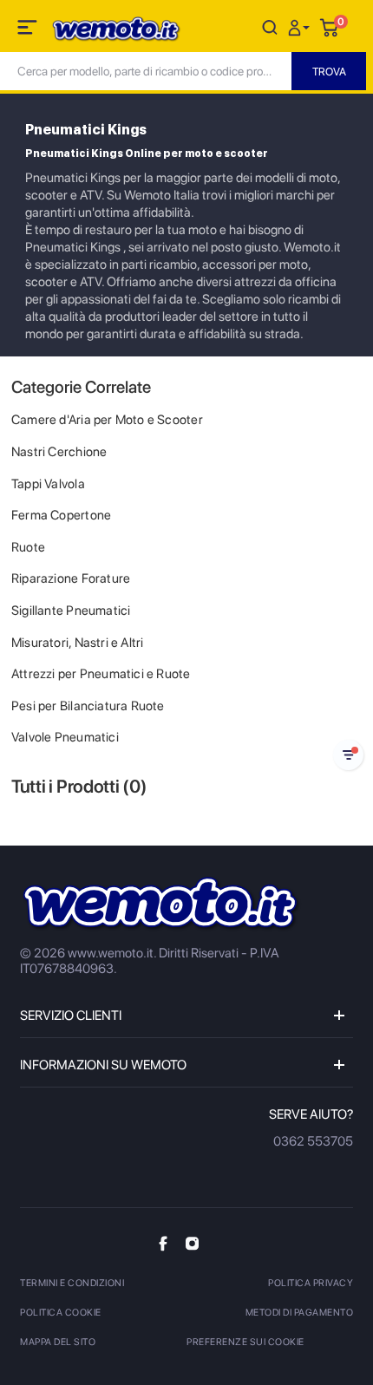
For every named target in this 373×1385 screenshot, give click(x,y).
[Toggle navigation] (28, 30)
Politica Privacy (310, 1283)
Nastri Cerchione (59, 452)
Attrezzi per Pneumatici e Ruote (101, 674)
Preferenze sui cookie (245, 1342)
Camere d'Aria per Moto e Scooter (107, 420)
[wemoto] (161, 903)
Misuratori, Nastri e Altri (77, 642)
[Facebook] (163, 1243)
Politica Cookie (60, 1312)
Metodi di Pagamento (299, 1312)
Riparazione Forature (70, 578)
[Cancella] (270, 26)
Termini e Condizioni (72, 1283)
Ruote (28, 547)
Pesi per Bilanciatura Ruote (88, 706)
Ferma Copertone (61, 515)
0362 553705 (313, 1141)
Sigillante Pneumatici (70, 610)
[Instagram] (192, 1243)
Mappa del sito (57, 1342)
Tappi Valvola (48, 484)
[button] (301, 26)
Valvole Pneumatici (65, 737)
